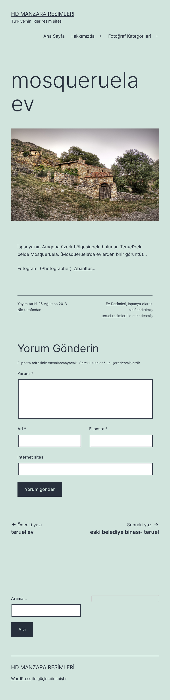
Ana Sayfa (54, 36)
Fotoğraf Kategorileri (129, 36)
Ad (21, 428)
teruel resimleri (114, 315)
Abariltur (83, 268)
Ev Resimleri (116, 303)
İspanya (134, 303)
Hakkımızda (82, 36)
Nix (20, 309)
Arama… (19, 598)
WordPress (21, 678)
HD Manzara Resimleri (42, 14)
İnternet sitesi (30, 457)
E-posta (98, 428)
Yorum (25, 373)
